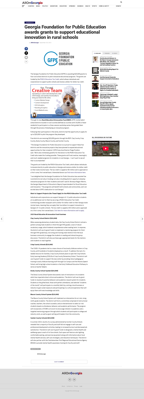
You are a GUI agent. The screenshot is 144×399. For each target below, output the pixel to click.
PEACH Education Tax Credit (49, 79)
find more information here (76, 172)
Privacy (76, 386)
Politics (45, 6)
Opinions (72, 6)
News (38, 6)
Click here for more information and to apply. (69, 210)
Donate (118, 6)
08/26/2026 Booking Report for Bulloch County (109, 70)
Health (87, 6)
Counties (31, 6)
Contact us (70, 386)
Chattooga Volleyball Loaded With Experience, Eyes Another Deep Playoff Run (109, 96)
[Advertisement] (106, 123)
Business (80, 6)
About (63, 386)
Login (81, 386)
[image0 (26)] (55, 118)
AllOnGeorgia (35, 43)
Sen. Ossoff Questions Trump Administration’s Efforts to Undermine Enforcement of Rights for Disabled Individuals (109, 87)
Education (63, 6)
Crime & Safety (104, 6)
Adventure (54, 6)
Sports (94, 6)
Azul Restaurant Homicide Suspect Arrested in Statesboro (109, 78)
